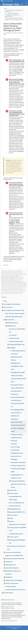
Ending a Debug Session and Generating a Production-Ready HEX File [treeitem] (18, 401)
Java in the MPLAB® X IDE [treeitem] (16, 502)
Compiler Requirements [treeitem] (16, 341)
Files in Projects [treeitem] (13, 493)
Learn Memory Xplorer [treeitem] (12, 568)
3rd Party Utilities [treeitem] (10, 586)
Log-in (22, 4)
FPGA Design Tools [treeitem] (10, 565)
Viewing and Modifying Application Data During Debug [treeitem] (18, 484)
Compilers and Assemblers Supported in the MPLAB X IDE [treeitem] (14, 554)
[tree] (14, 301)
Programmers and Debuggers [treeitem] (13, 580)
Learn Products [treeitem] (8, 307)
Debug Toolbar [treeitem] (15, 450)
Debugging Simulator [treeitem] (17, 453)
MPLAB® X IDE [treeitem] (11, 326)
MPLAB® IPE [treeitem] (8, 577)
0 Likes (6, 265)
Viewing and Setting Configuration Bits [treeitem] (17, 436)
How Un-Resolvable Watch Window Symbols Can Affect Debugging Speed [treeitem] (18, 426)
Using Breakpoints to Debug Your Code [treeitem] (17, 476)
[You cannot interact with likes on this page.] (4, 265)
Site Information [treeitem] (8, 592)
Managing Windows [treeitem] (14, 509)
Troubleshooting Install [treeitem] (16, 534)
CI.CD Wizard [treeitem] (13, 335)
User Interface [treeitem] (13, 515)
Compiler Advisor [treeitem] (14, 338)
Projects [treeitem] (11, 521)
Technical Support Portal (9, 620)
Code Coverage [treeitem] (15, 447)
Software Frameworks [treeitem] (11, 583)
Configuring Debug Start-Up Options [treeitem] (18, 352)
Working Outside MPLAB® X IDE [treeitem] (17, 541)
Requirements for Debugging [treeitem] (16, 457)
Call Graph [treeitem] (14, 440)
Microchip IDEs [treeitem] (9, 319)
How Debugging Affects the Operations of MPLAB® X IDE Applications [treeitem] (17, 414)
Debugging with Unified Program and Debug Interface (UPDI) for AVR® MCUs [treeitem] (18, 377)
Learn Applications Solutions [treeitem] (12, 304)
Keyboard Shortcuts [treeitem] (15, 506)
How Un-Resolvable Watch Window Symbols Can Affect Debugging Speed (13, 18)
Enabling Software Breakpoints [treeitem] (16, 392)
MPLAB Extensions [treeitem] (12, 323)
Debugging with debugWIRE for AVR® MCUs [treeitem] (17, 366)
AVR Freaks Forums (8, 608)
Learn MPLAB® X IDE (13, 13)
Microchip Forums (8, 607)
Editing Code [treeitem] (12, 490)
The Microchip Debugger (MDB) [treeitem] (18, 470)
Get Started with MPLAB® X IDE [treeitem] (17, 330)
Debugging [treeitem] (12, 347)
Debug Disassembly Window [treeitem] (16, 358)
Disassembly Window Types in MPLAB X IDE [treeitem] (17, 386)
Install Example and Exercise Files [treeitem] (15, 589)
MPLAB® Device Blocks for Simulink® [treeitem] (13, 572)
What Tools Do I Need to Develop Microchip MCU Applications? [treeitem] (14, 315)
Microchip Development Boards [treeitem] (14, 558)
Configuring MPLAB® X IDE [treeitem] (16, 344)
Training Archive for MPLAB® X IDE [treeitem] (17, 529)
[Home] (5, 8)
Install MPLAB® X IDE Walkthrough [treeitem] (15, 498)
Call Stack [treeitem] (14, 444)
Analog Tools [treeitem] (9, 561)
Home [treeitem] (5, 301)
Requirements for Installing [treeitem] (17, 524)
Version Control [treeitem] (13, 537)
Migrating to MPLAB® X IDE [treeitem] (17, 512)
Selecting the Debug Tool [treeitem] (18, 462)
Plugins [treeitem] (11, 518)
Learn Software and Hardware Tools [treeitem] (14, 310)
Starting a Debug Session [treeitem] (18, 465)
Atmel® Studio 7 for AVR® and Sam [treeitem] (16, 547)
